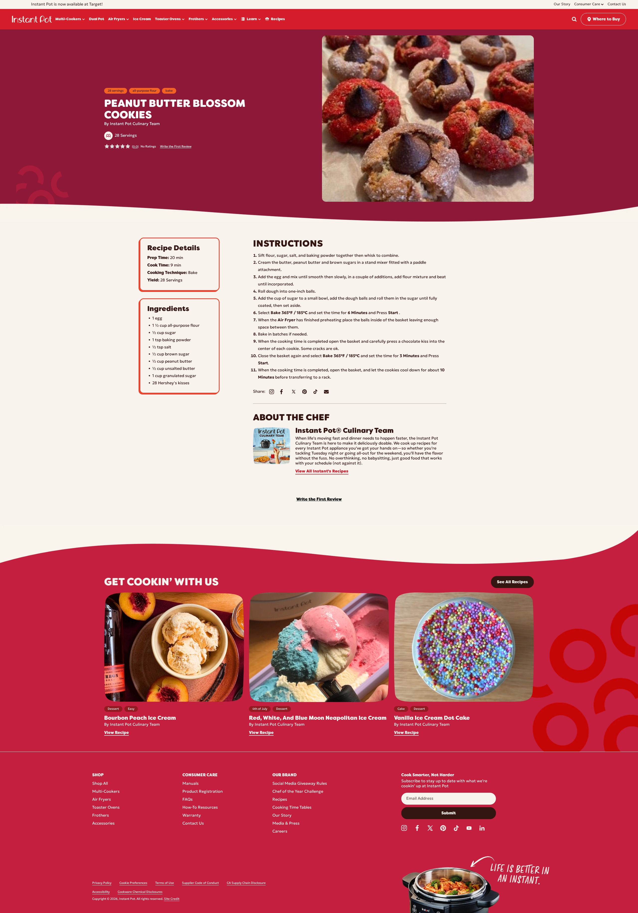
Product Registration (202, 792)
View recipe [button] (116, 732)
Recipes (279, 800)
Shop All (100, 784)
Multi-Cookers (106, 792)
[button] (574, 19)
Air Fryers (101, 800)
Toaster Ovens (106, 808)
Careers (279, 832)
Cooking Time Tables (292, 808)
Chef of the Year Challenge (297, 792)
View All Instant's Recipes (321, 471)
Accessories (103, 824)
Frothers (100, 816)
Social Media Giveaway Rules (299, 784)
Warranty (191, 816)
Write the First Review (175, 146)
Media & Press (286, 824)
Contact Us (193, 824)
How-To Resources (200, 808)
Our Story (282, 816)
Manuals (190, 784)
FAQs (187, 800)
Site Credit (171, 899)
